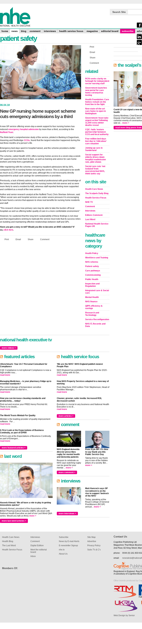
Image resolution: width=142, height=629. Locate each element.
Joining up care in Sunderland (94, 149)
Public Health (91, 279)
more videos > (9, 348)
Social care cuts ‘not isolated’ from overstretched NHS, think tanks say (95, 170)
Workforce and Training (96, 257)
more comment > (67, 472)
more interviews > (67, 513)
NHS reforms (91, 262)
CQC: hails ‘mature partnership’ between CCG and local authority (97, 132)
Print (7, 239)
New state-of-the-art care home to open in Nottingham (95, 111)
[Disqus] (40, 289)
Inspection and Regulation (92, 284)
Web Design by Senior (124, 615)
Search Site (119, 12)
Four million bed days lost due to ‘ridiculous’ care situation (96, 141)
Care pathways (92, 270)
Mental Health (92, 297)
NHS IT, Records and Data (95, 325)
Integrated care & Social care (97, 291)
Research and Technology (92, 313)
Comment (44, 239)
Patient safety (92, 266)
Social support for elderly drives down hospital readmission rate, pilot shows (95, 158)
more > (32, 516)
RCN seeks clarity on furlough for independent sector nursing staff (97, 81)
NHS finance (91, 301)
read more (5, 375)
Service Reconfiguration (97, 319)
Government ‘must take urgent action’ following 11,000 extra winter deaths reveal (96, 121)
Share (30, 239)
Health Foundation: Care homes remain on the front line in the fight (97, 102)
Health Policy (91, 253)
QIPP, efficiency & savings (94, 307)
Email (18, 239)
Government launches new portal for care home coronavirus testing (96, 91)
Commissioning (93, 275)
